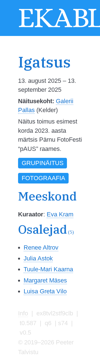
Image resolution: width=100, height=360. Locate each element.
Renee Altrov (41, 247)
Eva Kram (60, 214)
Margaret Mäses (45, 280)
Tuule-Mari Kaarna (48, 269)
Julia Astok (38, 258)
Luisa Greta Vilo (45, 291)
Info (23, 313)
